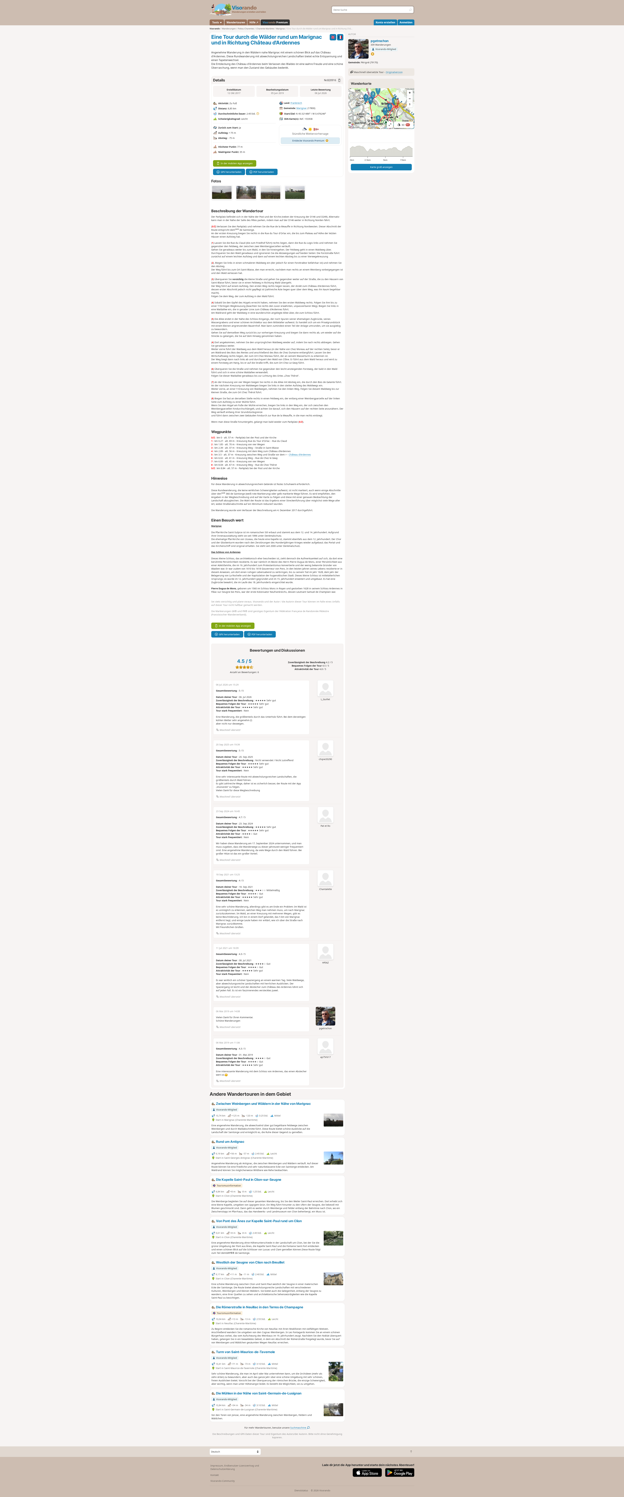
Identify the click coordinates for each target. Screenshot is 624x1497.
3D (405, 124)
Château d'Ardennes (300, 454)
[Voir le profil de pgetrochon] (358, 49)
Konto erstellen (385, 22)
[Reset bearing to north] (410, 104)
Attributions (354, 127)
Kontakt (214, 1475)
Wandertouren (236, 22)
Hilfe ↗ (253, 22)
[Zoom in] (410, 93)
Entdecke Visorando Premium (308, 140)
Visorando (215, 28)
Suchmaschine (298, 1427)
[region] (381, 108)
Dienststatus (301, 1490)
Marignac (301, 108)
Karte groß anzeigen (381, 167)
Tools (216, 22)
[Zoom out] (410, 99)
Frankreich (296, 102)
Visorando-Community (222, 1480)
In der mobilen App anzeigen (237, 163)
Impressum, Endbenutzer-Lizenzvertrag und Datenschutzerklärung (234, 1467)
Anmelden (406, 22)
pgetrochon (380, 41)
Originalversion (394, 72)
